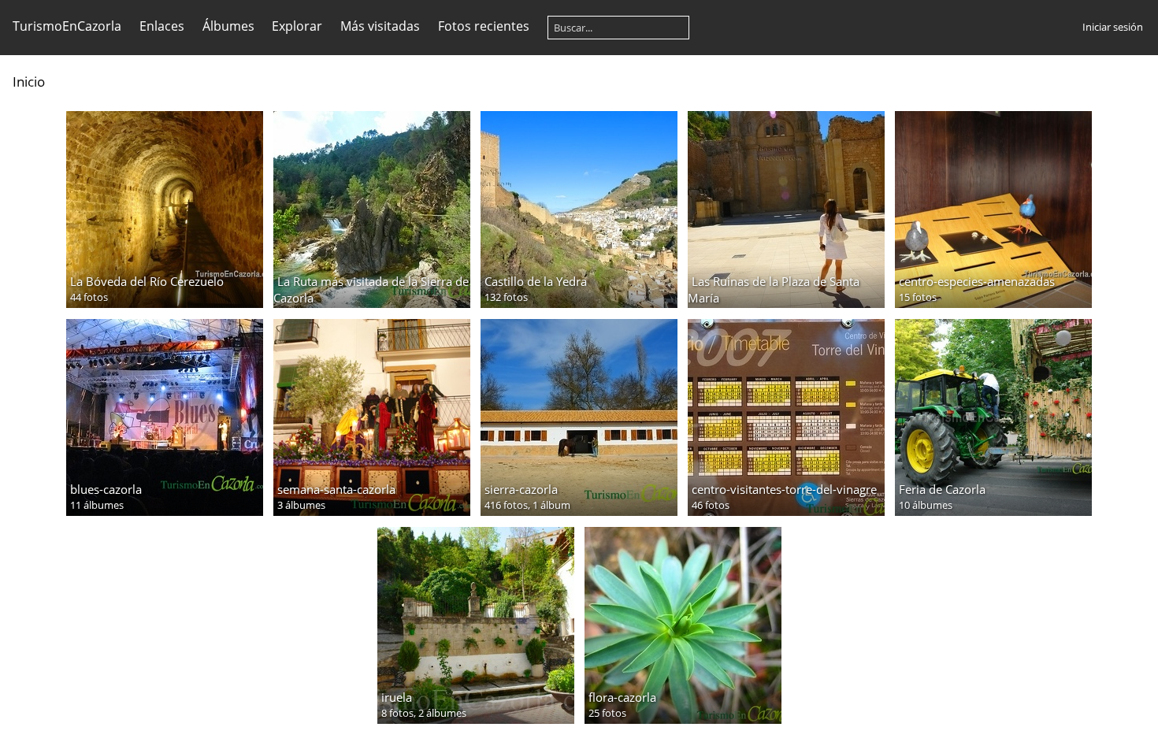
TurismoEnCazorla (67, 26)
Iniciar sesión (1112, 27)
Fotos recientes (483, 26)
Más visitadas (380, 26)
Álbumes (228, 26)
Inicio (29, 81)
